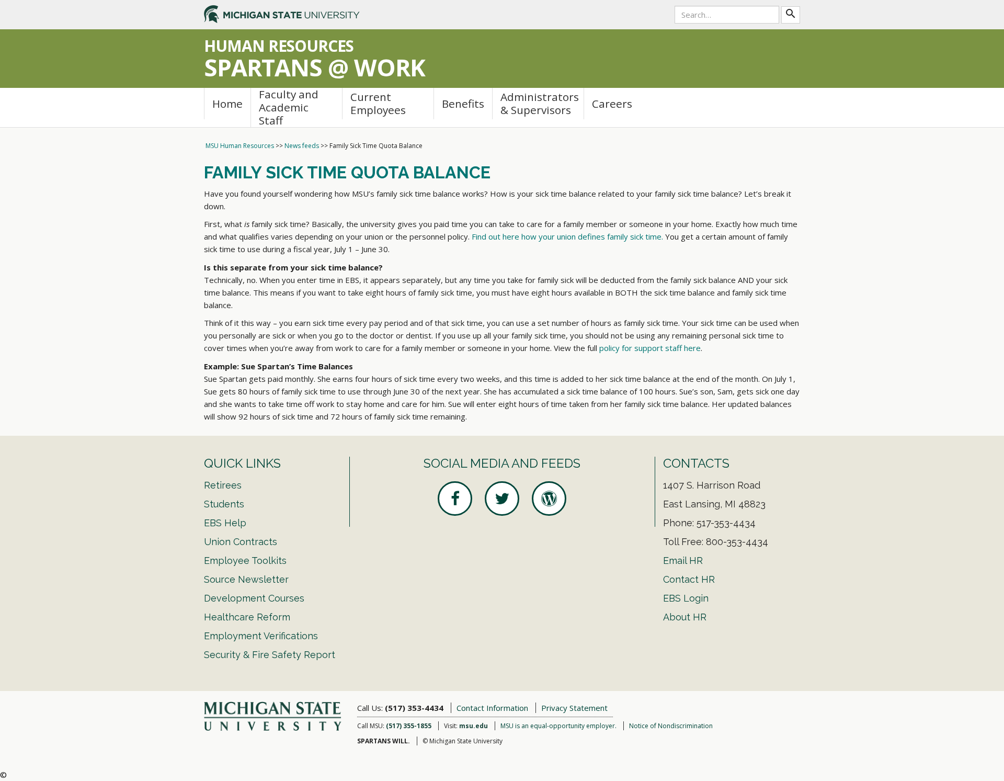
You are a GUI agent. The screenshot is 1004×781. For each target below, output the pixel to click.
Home (227, 103)
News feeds (301, 145)
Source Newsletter (246, 579)
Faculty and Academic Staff (288, 107)
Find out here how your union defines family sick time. (567, 236)
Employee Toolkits (245, 560)
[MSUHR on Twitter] (502, 498)
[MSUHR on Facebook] (455, 498)
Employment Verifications (261, 635)
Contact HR (689, 579)
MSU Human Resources (240, 145)
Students (224, 504)
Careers (612, 103)
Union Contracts (240, 541)
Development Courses (254, 598)
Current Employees (378, 103)
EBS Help (225, 522)
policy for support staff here (650, 348)
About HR (684, 617)
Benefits (463, 103)
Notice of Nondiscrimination (671, 725)
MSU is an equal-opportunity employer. (558, 725)
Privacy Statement (574, 708)
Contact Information (492, 708)
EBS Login (686, 598)
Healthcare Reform (247, 617)
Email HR (683, 560)
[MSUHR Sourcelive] (549, 498)
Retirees (223, 485)
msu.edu (473, 725)
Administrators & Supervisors (539, 103)
